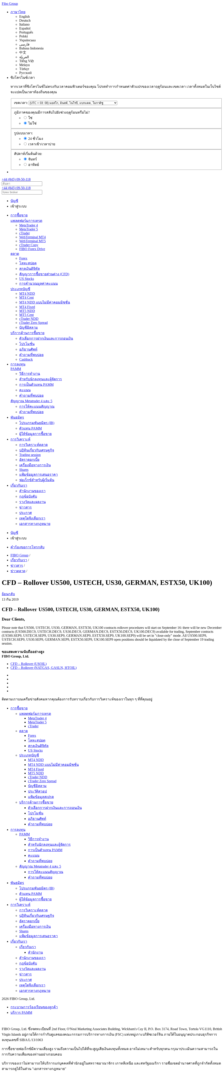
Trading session (30, 455)
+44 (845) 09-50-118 (16, 179)
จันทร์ (32, 159)
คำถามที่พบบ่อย (31, 355)
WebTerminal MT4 (32, 237)
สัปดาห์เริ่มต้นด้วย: (28, 154)
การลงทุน (17, 364)
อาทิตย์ (33, 165)
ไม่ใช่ (32, 123)
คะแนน (25, 390)
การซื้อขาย (19, 215)
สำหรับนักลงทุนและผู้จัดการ (40, 379)
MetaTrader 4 (28, 225)
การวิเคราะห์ (20, 439)
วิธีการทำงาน (29, 373)
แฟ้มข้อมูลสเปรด (41, 797)
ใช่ (30, 118)
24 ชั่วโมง (35, 138)
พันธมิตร (17, 417)
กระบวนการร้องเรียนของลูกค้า (34, 1007)
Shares (23, 470)
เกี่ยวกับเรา (18, 485)
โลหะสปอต (28, 263)
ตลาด (14, 254)
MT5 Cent (26, 315)
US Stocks (26, 279)
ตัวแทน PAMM (30, 428)
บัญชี (14, 201)
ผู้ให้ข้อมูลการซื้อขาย (35, 434)
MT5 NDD (27, 311)
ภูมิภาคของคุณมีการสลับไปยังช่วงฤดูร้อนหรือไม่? (52, 112)
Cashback (26, 359)
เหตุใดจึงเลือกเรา (32, 518)
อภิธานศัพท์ (28, 349)
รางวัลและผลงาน (32, 502)
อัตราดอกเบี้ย (29, 459)
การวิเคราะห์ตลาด (33, 445)
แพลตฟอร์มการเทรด (26, 221)
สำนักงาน (35, 952)
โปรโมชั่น (27, 344)
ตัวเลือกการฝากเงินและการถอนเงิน (46, 338)
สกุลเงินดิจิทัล (29, 268)
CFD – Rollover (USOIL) (28, 664)
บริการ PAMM (21, 1012)
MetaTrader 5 (28, 229)
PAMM (15, 369)
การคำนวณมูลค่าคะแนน (38, 283)
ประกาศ (25, 513)
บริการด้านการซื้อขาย (27, 333)
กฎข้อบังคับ (28, 496)
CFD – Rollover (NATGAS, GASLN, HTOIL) (43, 668)
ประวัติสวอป (37, 791)
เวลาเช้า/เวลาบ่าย (41, 144)
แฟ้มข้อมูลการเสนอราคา (38, 474)
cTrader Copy (28, 245)
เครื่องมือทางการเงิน (35, 465)
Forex (23, 258)
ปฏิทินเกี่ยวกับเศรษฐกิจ (36, 450)
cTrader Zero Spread (33, 322)
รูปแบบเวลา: (23, 133)
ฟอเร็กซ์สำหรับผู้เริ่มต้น (36, 480)
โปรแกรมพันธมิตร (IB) (36, 423)
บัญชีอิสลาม (28, 327)
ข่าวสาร (25, 507)
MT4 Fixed (27, 307)
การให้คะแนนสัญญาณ (36, 406)
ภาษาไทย (17, 12)
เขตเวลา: (21, 103)
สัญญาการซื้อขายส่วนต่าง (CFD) (44, 274)
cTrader (24, 233)
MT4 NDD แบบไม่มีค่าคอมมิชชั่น (44, 302)
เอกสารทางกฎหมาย (34, 524)
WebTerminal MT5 (32, 241)
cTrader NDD (28, 319)
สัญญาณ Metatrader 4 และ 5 (31, 401)
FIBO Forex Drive (32, 249)
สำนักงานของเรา (32, 491)
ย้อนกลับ (8, 594)
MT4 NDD (27, 293)
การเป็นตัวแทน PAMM (36, 384)
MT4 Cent (26, 297)
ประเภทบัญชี (20, 289)
